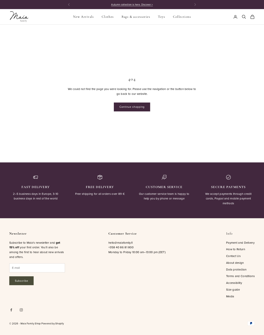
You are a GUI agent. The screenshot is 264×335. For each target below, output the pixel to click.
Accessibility (234, 283)
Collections (182, 17)
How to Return (235, 249)
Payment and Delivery (240, 243)
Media (230, 296)
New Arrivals (83, 17)
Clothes (108, 17)
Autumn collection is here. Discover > (132, 4)
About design (235, 263)
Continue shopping (132, 107)
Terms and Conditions (240, 276)
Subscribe (21, 281)
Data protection (236, 269)
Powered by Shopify (52, 323)
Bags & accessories (136, 17)
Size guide (233, 290)
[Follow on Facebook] (11, 310)
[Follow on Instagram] (21, 310)
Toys (161, 17)
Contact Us (233, 256)
